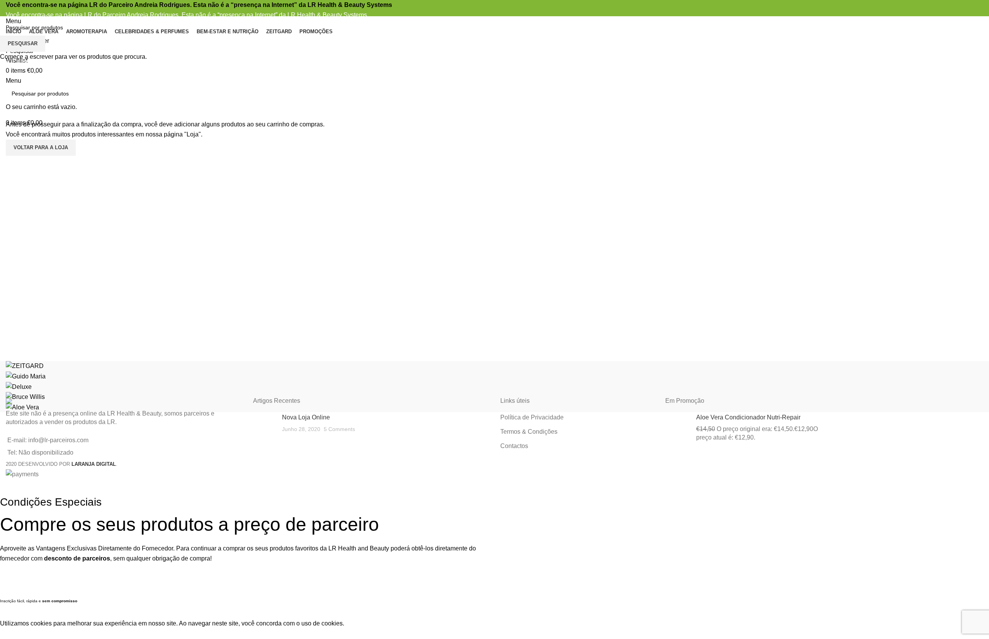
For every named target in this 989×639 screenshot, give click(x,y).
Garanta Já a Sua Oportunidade (244, 585)
